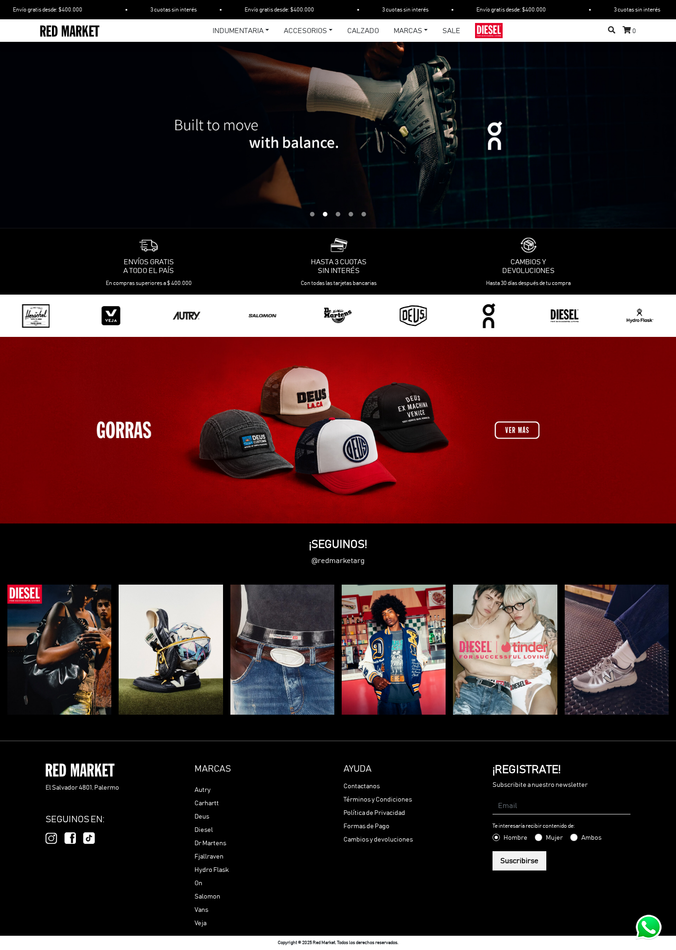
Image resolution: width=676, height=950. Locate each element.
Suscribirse (519, 861)
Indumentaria (238, 30)
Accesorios (305, 30)
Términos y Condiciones (378, 799)
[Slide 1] (312, 214)
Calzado (363, 30)
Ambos (591, 838)
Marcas (408, 30)
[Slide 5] (363, 214)
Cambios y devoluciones (378, 839)
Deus (202, 816)
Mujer (554, 838)
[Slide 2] (325, 214)
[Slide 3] (338, 214)
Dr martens (210, 843)
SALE (451, 30)
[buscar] (611, 30)
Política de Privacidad (374, 813)
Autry (203, 790)
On (198, 883)
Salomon (207, 896)
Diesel (204, 830)
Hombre (515, 838)
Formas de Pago (367, 826)
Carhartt (207, 803)
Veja (200, 923)
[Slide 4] (351, 214)
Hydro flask (212, 870)
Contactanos (362, 786)
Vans (201, 910)
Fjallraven (209, 856)
